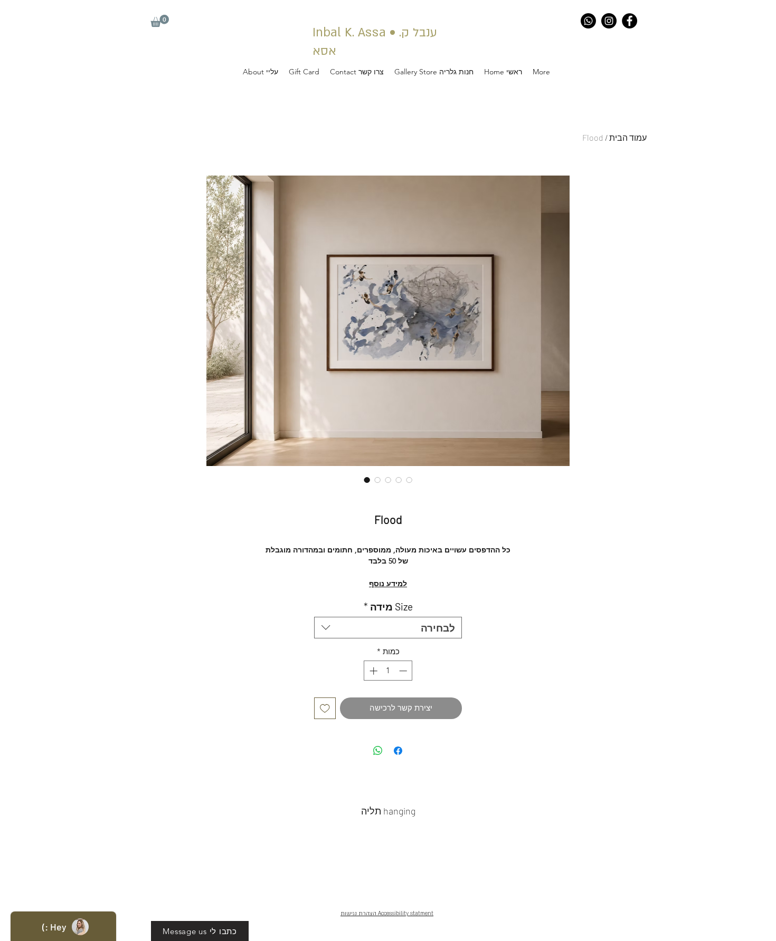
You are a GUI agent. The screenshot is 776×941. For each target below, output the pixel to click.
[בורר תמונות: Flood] (367, 479)
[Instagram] (609, 20)
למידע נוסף (388, 583)
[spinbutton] (388, 671)
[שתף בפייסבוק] (398, 750)
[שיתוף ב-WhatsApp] (378, 750)
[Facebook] (629, 20)
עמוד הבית (628, 137)
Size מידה (388, 606)
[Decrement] (404, 671)
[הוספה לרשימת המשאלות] (325, 708)
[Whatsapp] (588, 20)
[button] (159, 21)
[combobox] (388, 627)
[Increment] (372, 671)
